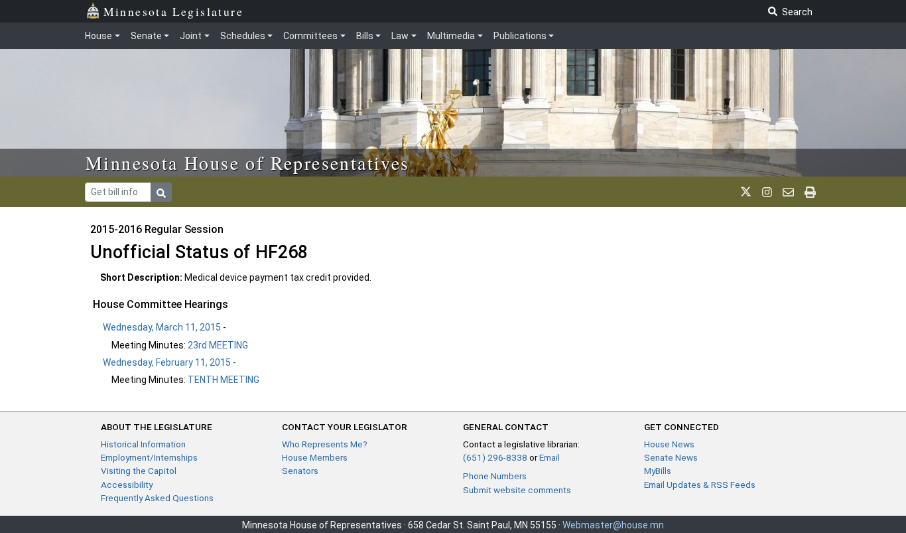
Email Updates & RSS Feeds (699, 484)
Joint (191, 36)
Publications (520, 36)
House (98, 36)
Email (549, 457)
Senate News (671, 457)
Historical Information (143, 444)
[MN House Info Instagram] (767, 192)
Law (400, 36)
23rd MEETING (218, 345)
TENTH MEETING (223, 379)
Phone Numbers (495, 476)
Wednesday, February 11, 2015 (167, 362)
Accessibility (127, 484)
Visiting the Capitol (138, 470)
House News (669, 444)
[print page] (810, 192)
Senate (146, 36)
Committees (310, 36)
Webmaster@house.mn (613, 525)
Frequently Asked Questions (157, 498)
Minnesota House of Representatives (248, 162)
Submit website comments (517, 490)
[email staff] (788, 192)
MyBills (657, 470)
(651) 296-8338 (495, 457)
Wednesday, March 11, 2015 (162, 327)
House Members (315, 457)
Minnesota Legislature (173, 11)
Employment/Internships (149, 457)
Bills (364, 36)
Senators (300, 470)
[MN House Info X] (746, 192)
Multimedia (451, 36)
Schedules (242, 36)
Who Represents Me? (324, 444)
